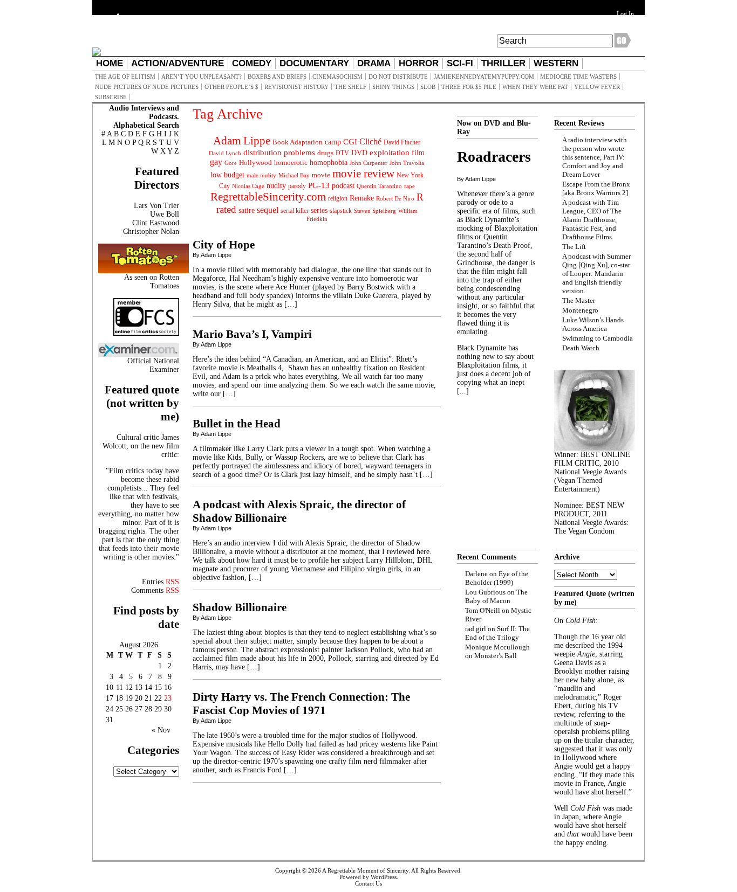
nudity (276, 186)
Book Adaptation (297, 142)
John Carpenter (368, 163)
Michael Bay (294, 175)
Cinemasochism (337, 76)
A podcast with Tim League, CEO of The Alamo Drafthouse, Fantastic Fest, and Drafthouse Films (592, 219)
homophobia (328, 162)
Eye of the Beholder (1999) (496, 578)
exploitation (390, 152)
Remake (362, 198)
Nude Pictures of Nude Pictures (147, 87)
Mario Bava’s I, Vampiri (252, 334)
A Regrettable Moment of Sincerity (365, 870)
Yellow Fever (597, 87)
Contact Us (368, 883)
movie (321, 175)
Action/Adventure (177, 63)
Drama (374, 63)
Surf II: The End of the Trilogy (497, 633)
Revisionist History (296, 87)
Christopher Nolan (151, 231)
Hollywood (255, 162)
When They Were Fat (535, 87)
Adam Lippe (241, 140)
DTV (342, 153)
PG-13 (319, 185)
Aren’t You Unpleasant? (201, 76)
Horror (419, 63)
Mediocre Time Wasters (578, 76)
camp (333, 142)
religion (337, 198)
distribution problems (279, 152)
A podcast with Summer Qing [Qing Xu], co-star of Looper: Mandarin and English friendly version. (596, 273)
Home (109, 63)
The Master (578, 300)
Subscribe (111, 97)
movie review (363, 173)
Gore (230, 163)
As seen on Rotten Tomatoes (151, 281)
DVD (359, 152)
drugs (325, 153)
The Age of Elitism (125, 76)
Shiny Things (393, 87)
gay (216, 162)
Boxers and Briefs (277, 76)
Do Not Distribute (398, 76)
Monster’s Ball (495, 656)
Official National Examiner (153, 365)
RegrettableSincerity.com (268, 196)
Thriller (503, 63)
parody (297, 186)
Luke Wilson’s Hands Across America (593, 324)
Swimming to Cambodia (597, 338)
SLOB (427, 87)
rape (409, 186)
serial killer (295, 211)
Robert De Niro (395, 198)
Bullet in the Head (237, 423)
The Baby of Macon (496, 596)
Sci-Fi (460, 63)
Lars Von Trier (156, 206)
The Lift (574, 247)
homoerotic (291, 163)
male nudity (261, 175)
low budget (227, 174)
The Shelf (350, 87)
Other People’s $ (231, 87)
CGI (350, 141)
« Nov (161, 730)
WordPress (384, 877)
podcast (343, 186)
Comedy (251, 63)
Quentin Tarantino (379, 186)
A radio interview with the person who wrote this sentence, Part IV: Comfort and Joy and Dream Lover (594, 157)
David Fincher (402, 142)
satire (246, 210)
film (418, 153)
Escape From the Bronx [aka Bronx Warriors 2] (596, 188)
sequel (267, 210)
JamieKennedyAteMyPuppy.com (484, 76)
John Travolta (407, 163)
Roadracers (494, 156)
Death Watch (580, 348)
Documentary (314, 63)
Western (556, 63)
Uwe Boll (164, 214)
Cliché (370, 141)
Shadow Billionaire (239, 607)
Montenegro (580, 310)
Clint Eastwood (155, 223)
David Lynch (225, 153)
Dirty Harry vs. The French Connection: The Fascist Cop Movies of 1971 (301, 703)
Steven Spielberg (375, 211)
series (319, 210)
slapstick (341, 211)
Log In (625, 14)
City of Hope (224, 244)
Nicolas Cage (248, 186)
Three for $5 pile (468, 87)
